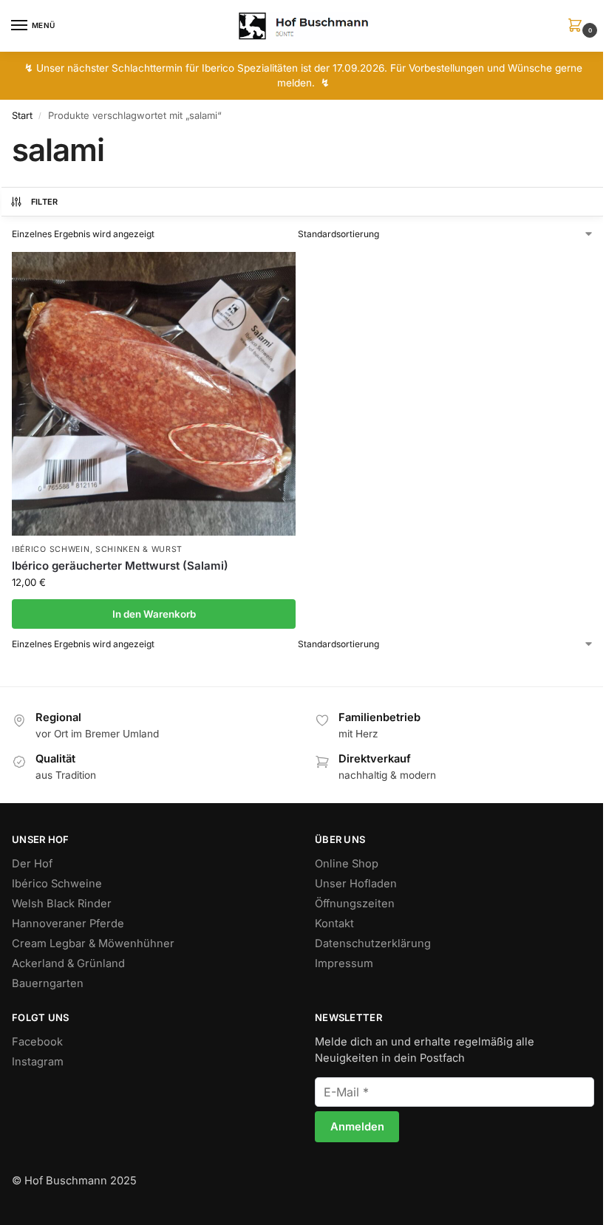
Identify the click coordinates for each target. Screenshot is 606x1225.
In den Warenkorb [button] (154, 614)
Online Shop (346, 863)
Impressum (344, 963)
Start (22, 115)
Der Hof (32, 863)
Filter (44, 202)
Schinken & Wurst (139, 549)
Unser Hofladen (356, 883)
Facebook (37, 1041)
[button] (578, 26)
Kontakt (334, 923)
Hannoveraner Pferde (68, 923)
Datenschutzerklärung (373, 943)
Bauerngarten (48, 983)
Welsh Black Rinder (62, 903)
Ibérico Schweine (57, 883)
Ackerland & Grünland (68, 963)
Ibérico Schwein (51, 549)
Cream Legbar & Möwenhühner (93, 943)
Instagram (38, 1061)
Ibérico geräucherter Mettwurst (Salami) (120, 566)
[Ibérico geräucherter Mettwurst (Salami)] (154, 394)
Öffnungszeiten (355, 903)
